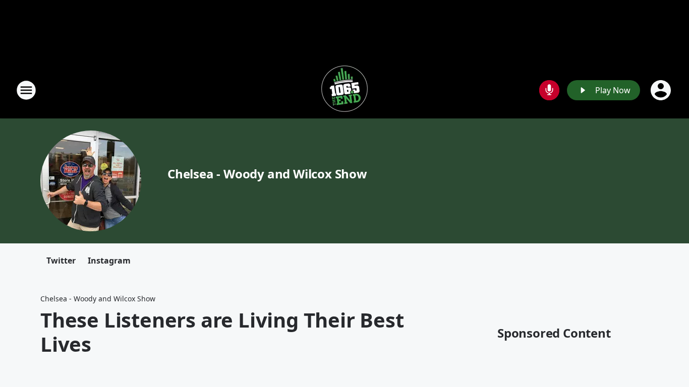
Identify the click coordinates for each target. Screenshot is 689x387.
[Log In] (662, 90)
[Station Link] (344, 89)
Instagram (109, 260)
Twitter (61, 260)
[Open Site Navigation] (26, 90)
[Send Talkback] (549, 90)
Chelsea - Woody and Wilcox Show (267, 173)
